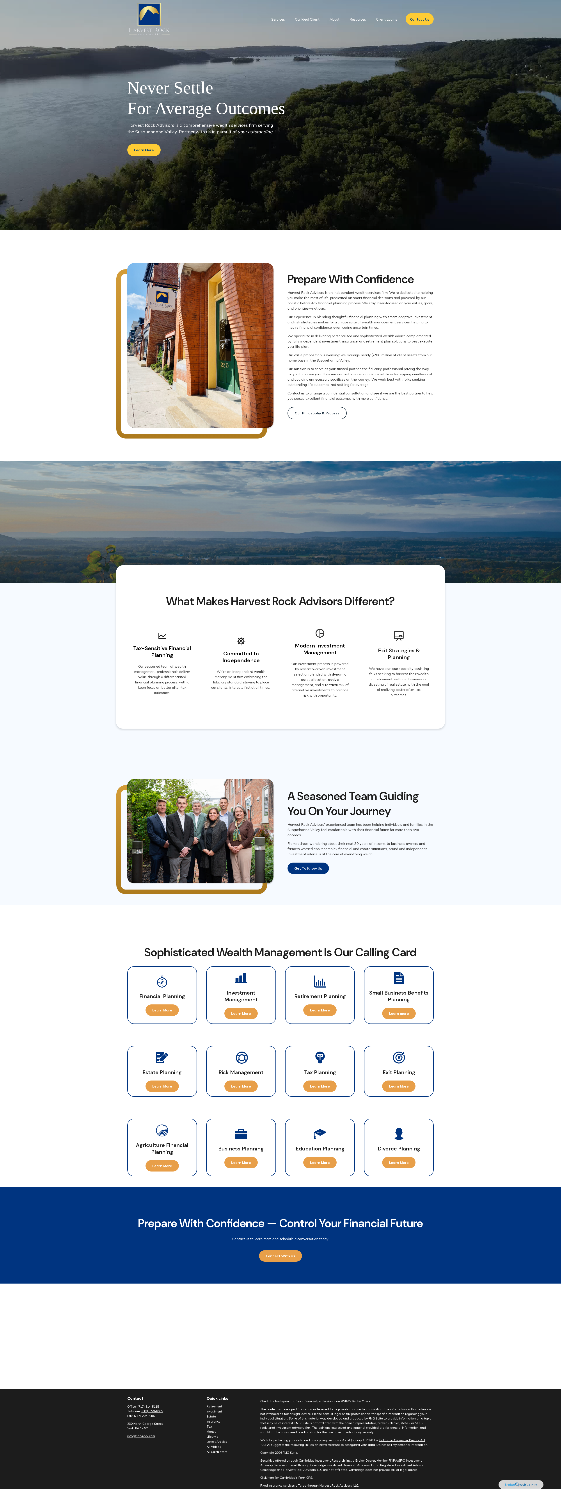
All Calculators (217, 1452)
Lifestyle (212, 1437)
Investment (214, 1411)
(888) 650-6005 (152, 1411)
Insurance (213, 1421)
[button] (278, 19)
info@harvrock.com (141, 1436)
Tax (209, 1426)
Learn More (144, 150)
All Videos (214, 1447)
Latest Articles (217, 1442)
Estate (211, 1416)
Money (211, 1432)
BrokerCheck (361, 1401)
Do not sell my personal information (401, 1445)
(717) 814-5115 (148, 1407)
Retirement (214, 1406)
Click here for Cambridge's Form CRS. (286, 1478)
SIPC (401, 1460)
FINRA (393, 1460)
